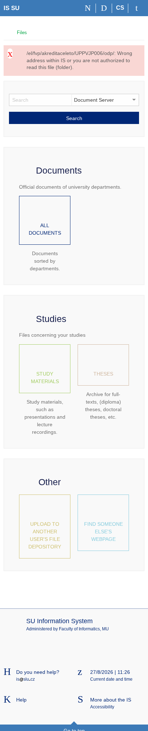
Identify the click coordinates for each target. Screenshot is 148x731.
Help (21, 700)
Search (74, 118)
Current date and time (111, 679)
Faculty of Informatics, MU (84, 628)
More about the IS (110, 700)
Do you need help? (37, 672)
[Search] (104, 8)
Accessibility (102, 706)
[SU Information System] (7, 32)
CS (120, 8)
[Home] (88, 8)
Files (22, 32)
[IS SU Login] (136, 8)
